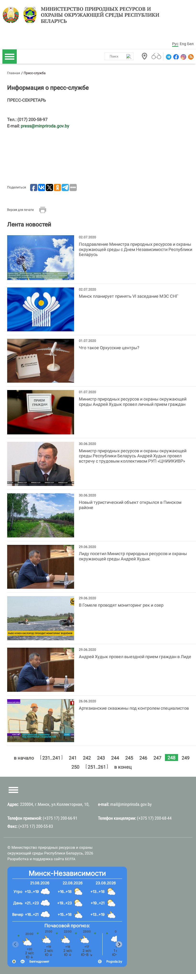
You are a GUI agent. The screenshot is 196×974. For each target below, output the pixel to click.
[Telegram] (168, 57)
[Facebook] (175, 57)
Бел (190, 44)
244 (115, 757)
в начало (24, 757)
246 (143, 757)
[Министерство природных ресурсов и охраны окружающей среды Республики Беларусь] (12, 15)
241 (73, 757)
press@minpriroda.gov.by (45, 125)
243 (101, 757)
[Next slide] (119, 944)
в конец (123, 767)
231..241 (51, 757)
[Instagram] (183, 57)
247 (157, 757)
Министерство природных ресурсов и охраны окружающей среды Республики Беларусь (100, 15)
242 (87, 757)
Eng (183, 44)
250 (75, 767)
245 (129, 757)
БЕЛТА (70, 859)
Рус (175, 44)
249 (186, 757)
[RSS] (190, 57)
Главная (13, 73)
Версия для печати (20, 210)
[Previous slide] (15, 944)
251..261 (97, 767)
